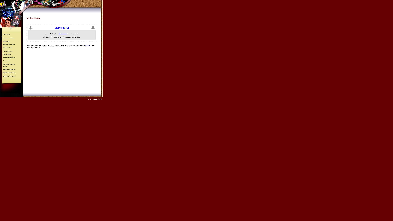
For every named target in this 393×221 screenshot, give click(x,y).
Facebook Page (7, 48)
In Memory (6, 41)
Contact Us (6, 61)
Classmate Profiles (8, 38)
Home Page (6, 35)
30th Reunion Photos (9, 69)
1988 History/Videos (9, 57)
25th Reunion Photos (9, 73)
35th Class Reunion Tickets (9, 65)
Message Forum (8, 51)
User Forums (7, 54)
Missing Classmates (9, 44)
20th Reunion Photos (9, 76)
